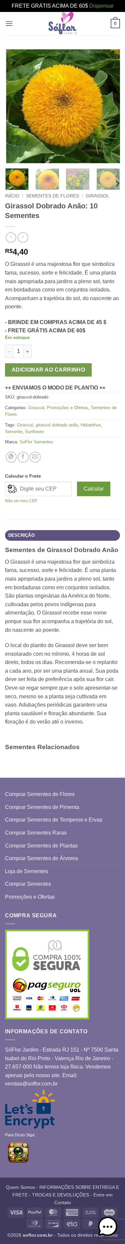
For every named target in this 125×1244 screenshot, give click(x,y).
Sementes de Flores (52, 195)
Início (12, 195)
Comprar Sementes (28, 884)
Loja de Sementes (26, 871)
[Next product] (11, 237)
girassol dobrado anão (57, 424)
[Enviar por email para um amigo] (35, 457)
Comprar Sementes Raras (36, 833)
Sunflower (34, 431)
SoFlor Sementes (36, 441)
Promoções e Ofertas (67, 407)
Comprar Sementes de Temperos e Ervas (53, 820)
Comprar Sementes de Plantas (41, 845)
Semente (13, 431)
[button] (9, 23)
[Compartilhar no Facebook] (23, 457)
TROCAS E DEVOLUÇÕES (60, 1194)
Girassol (97, 195)
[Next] (109, 105)
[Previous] (16, 105)
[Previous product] (23, 237)
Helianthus (91, 424)
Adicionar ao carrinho (48, 370)
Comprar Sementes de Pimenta (42, 807)
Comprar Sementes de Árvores (41, 858)
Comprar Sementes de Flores (40, 794)
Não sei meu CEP (21, 501)
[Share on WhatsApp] (11, 457)
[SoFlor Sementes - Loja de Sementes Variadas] (62, 23)
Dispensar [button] (101, 6)
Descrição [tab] (21, 535)
